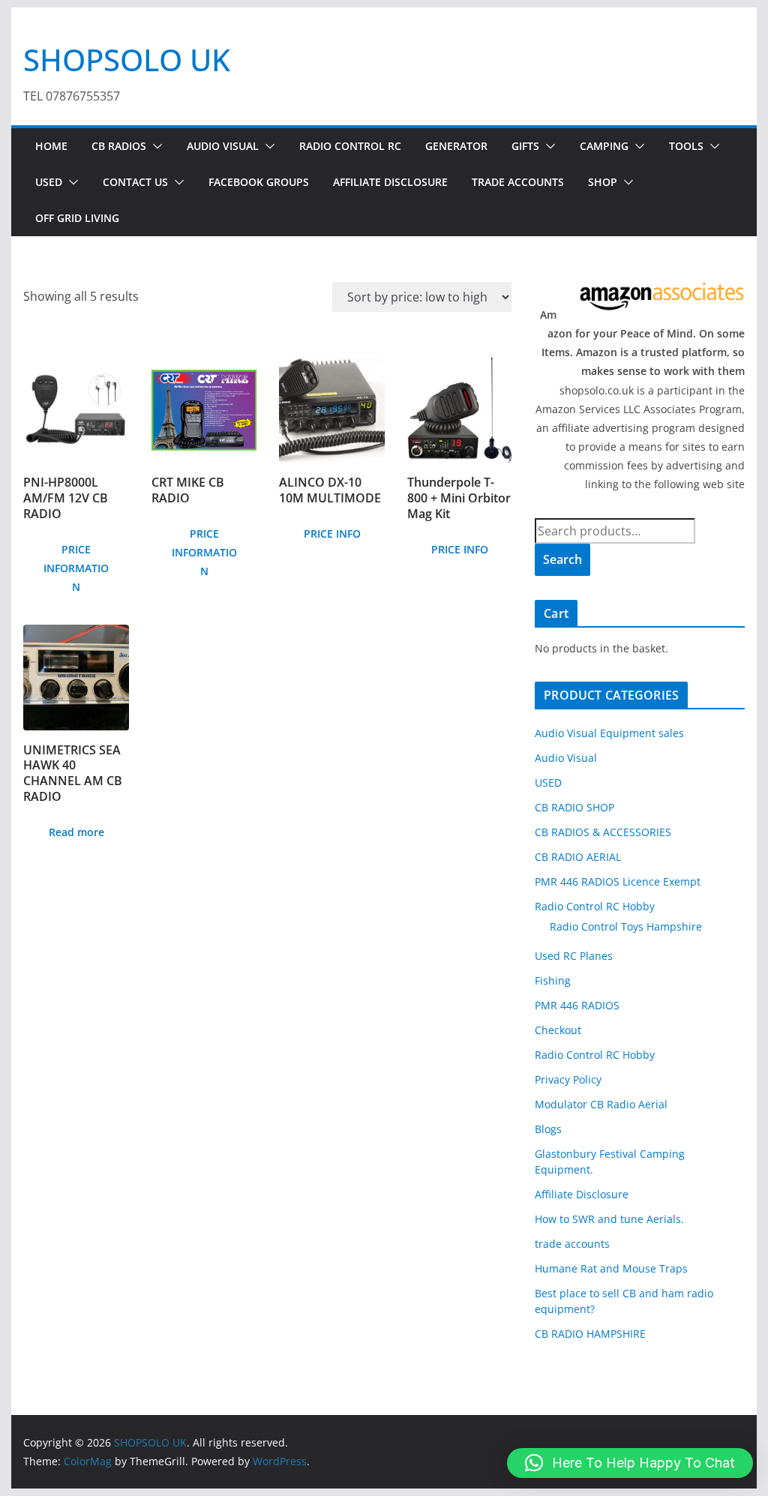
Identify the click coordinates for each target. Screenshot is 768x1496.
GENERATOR (456, 146)
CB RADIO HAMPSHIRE (590, 1334)
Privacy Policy (568, 1079)
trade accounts (572, 1244)
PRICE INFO (332, 533)
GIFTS (525, 146)
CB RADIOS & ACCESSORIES (603, 832)
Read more (76, 832)
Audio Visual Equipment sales (609, 733)
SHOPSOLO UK (126, 59)
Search (562, 559)
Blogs (548, 1129)
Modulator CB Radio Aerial (601, 1104)
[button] (154, 146)
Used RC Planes (574, 956)
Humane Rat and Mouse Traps (611, 1268)
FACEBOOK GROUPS (258, 182)
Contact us (135, 182)
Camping (604, 146)
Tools (686, 146)
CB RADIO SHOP (574, 807)
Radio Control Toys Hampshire (626, 926)
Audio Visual (223, 146)
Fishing (553, 980)
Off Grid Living (77, 218)
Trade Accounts (518, 182)
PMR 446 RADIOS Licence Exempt (617, 881)
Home (51, 146)
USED (48, 182)
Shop (602, 182)
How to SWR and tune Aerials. (609, 1219)
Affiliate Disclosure (390, 182)
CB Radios (119, 146)
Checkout (558, 1030)
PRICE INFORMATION (76, 568)
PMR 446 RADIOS (577, 1005)
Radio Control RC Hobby (595, 906)
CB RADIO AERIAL (578, 857)
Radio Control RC (350, 146)
